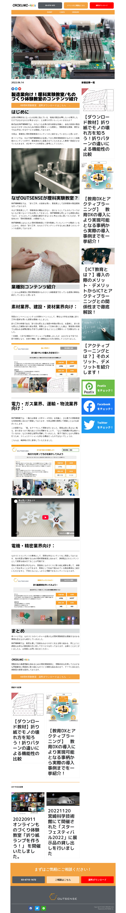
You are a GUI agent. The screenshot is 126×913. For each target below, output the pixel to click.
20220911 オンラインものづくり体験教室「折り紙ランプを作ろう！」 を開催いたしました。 (27, 838)
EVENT (49, 12)
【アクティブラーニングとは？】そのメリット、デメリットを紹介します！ (96, 358)
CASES (62, 12)
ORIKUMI (75, 12)
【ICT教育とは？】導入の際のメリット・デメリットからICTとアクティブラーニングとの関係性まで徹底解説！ (97, 290)
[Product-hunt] (43, 908)
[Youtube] (19, 88)
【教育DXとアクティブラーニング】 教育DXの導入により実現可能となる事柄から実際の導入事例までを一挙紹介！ (97, 220)
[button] (50, 5)
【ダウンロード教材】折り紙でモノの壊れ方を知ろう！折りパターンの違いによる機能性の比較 (96, 135)
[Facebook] (12, 88)
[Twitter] (16, 88)
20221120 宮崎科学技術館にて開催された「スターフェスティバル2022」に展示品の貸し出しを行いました (62, 832)
